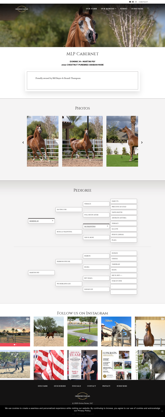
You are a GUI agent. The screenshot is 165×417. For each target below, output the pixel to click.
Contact (91, 386)
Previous (23, 142)
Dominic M (34, 221)
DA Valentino (90, 226)
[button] (147, 8)
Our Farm (91, 9)
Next (142, 142)
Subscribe (137, 9)
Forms (124, 9)
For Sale (76, 386)
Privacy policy (85, 414)
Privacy (106, 386)
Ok (73, 414)
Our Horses (108, 9)
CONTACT (143, 2)
